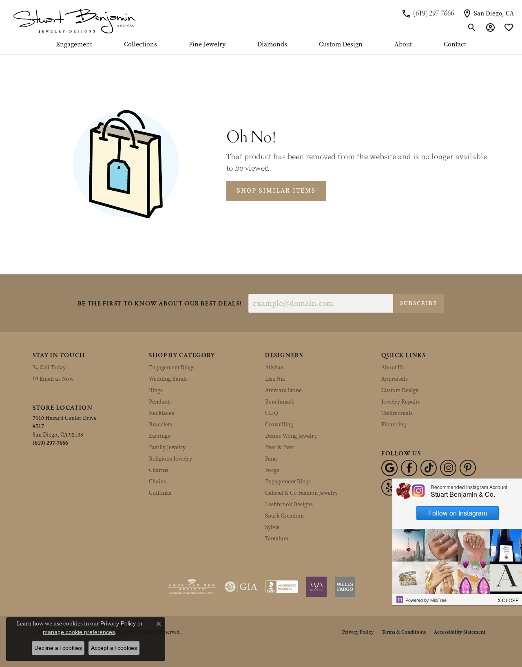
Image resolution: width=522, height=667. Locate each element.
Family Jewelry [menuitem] (167, 447)
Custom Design (341, 44)
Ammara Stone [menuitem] (283, 390)
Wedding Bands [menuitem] (168, 379)
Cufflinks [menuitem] (160, 493)
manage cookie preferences (79, 632)
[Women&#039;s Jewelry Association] (316, 587)
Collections (140, 44)
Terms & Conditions (404, 632)
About (403, 44)
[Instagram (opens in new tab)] (448, 468)
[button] (472, 28)
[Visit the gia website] (241, 587)
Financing (393, 424)
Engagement (74, 44)
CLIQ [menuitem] (271, 413)
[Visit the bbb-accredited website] (281, 587)
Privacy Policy (358, 632)
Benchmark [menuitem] (279, 402)
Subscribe (418, 303)
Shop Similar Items (276, 190)
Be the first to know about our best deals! (160, 304)
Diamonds (272, 44)
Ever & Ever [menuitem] (279, 447)
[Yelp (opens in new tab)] (389, 487)
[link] (427, 13)
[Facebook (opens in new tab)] (409, 468)
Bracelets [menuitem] (160, 424)
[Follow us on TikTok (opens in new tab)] (428, 468)
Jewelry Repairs (400, 402)
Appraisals (394, 379)
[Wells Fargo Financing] (345, 587)
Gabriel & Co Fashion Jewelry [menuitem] (301, 493)
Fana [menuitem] (271, 459)
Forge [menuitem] (272, 470)
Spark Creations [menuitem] (285, 516)
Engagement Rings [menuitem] (172, 367)
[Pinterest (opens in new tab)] (468, 468)
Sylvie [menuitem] (272, 527)
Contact (455, 44)
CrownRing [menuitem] (279, 424)
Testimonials (397, 413)
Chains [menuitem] (157, 481)
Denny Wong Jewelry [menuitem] (291, 436)
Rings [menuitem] (156, 390)
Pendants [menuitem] (160, 402)
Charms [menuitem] (158, 470)
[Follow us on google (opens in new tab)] (389, 468)
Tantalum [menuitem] (276, 538)
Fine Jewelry (207, 44)
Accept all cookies (114, 648)
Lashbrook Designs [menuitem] (289, 504)
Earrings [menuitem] (159, 436)
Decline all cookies (58, 648)
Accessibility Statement (459, 632)
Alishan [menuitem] (274, 367)
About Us (392, 367)
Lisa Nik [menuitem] (275, 379)
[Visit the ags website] (192, 587)
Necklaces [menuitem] (161, 413)
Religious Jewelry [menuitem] (170, 459)
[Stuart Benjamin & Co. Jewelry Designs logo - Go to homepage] (74, 20)
